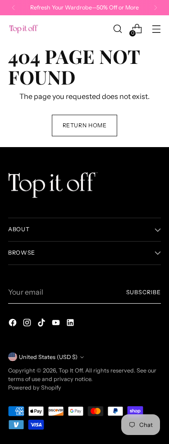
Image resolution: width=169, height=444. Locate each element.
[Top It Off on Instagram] (28, 324)
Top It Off (70, 370)
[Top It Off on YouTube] (56, 324)
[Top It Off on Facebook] (13, 324)
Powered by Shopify (34, 387)
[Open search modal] (117, 29)
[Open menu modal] (156, 29)
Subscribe (143, 292)
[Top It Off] (24, 29)
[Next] (155, 7)
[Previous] (13, 7)
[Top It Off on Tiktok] (42, 324)
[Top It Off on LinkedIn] (71, 324)
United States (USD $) (48, 357)
